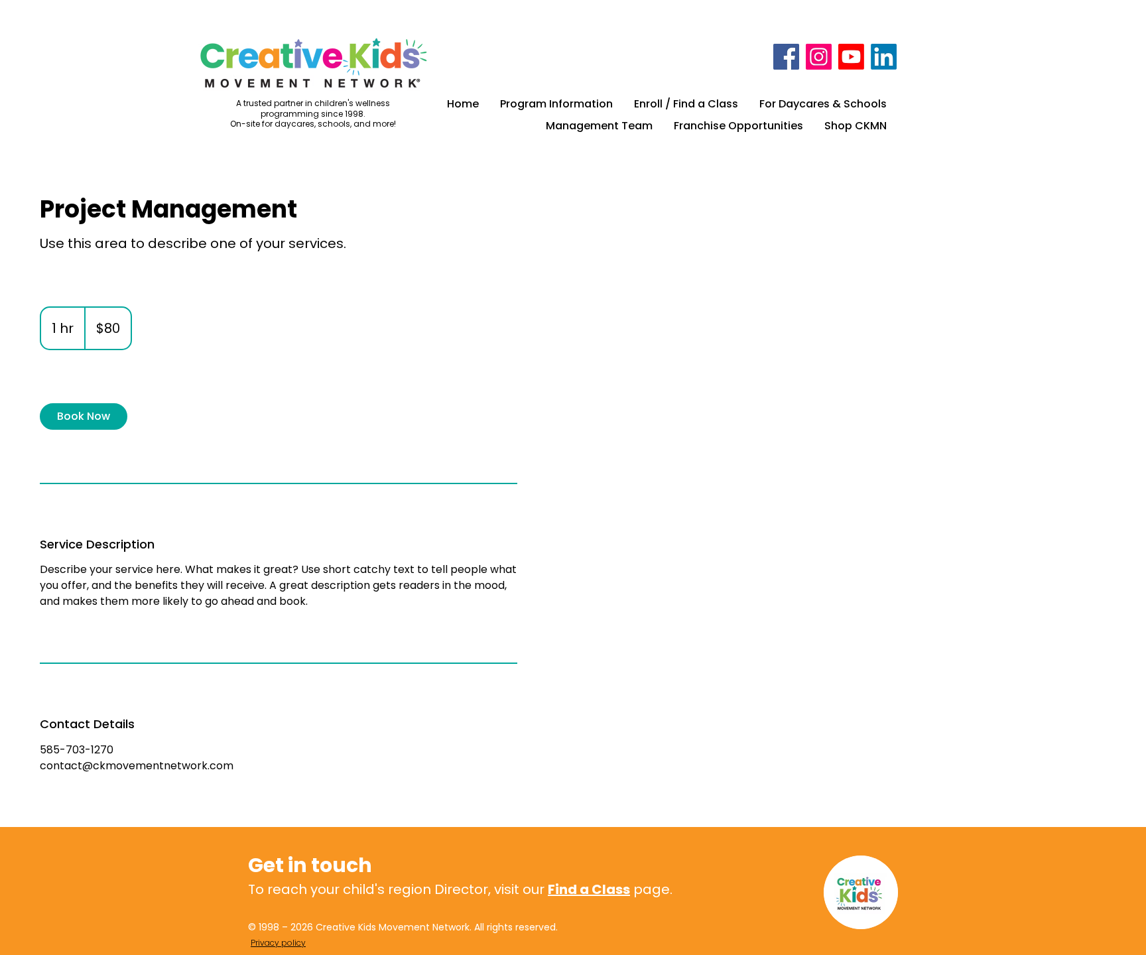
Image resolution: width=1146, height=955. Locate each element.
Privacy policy (278, 942)
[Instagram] (819, 57)
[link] (83, 416)
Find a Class (589, 889)
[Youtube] (851, 57)
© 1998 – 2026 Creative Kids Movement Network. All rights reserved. (403, 927)
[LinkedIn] (884, 57)
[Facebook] (786, 57)
